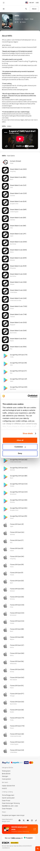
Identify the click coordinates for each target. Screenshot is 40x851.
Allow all (20, 440)
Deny (20, 453)
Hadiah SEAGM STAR (8, 786)
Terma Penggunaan (8, 795)
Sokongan (5, 776)
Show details (28, 433)
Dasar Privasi (6, 800)
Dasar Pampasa (7, 809)
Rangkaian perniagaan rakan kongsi (13, 815)
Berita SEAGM (6, 774)
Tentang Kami (6, 771)
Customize (19, 447)
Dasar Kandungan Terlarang (11, 803)
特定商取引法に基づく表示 (10, 806)
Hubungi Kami (6, 779)
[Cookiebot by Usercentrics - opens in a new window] (28, 396)
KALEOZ (4, 788)
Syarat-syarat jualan (8, 798)
